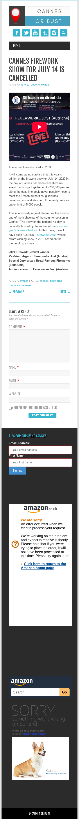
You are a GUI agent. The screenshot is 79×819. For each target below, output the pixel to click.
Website (15, 394)
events (24, 281)
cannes (44, 281)
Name (14, 367)
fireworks (56, 281)
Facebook (16, 32)
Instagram (54, 32)
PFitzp (45, 84)
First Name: (16, 455)
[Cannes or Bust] (39, 25)
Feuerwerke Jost (45, 234)
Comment (17, 327)
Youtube (35, 32)
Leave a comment (20, 285)
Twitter (26, 32)
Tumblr (44, 32)
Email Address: (19, 443)
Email (14, 381)
